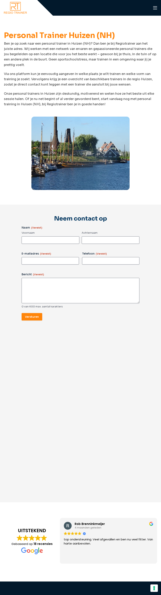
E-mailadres (36, 253)
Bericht (33, 274)
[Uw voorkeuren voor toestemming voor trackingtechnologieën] (154, 588)
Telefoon (94, 253)
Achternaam (90, 232)
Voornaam (28, 232)
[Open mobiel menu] (155, 7)
